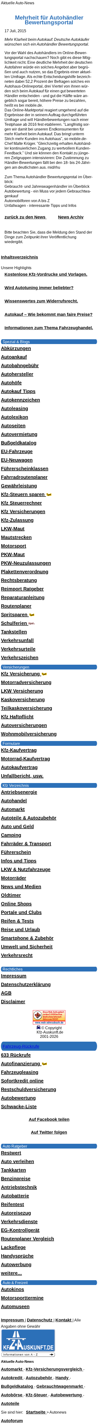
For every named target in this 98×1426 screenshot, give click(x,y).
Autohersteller (17, 374)
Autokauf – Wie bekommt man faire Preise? (49, 314)
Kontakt (64, 1320)
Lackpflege (13, 1247)
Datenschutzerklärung (26, 984)
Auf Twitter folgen (49, 1132)
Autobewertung (18, 1098)
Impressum (13, 975)
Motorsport (13, 545)
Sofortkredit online (22, 1080)
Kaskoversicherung (23, 699)
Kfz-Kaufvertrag (19, 750)
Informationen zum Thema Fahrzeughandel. (49, 327)
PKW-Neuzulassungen (26, 563)
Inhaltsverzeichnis (19, 257)
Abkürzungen (16, 348)
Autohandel (14, 800)
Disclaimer (13, 1001)
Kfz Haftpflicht (17, 716)
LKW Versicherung (22, 691)
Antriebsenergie (19, 792)
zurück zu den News (26, 217)
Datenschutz (40, 1320)
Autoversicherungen (24, 725)
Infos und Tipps (18, 860)
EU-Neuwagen (17, 460)
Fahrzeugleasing (19, 1072)
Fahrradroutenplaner (24, 477)
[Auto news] (28, 1356)
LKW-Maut (12, 528)
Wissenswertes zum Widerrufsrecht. (41, 301)
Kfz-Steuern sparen (23, 494)
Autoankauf (14, 357)
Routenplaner (16, 606)
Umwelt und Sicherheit (27, 946)
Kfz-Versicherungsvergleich (54, 1369)
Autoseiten (13, 425)
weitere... (11, 1273)
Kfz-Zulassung (17, 520)
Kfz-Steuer (37, 1395)
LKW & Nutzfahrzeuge (25, 869)
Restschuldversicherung (28, 1089)
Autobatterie (15, 1195)
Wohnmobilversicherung (29, 734)
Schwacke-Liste (19, 1106)
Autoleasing (14, 408)
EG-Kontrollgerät (20, 1230)
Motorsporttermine (22, 1298)
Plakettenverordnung (24, 571)
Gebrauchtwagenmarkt (60, 1386)
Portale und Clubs (21, 912)
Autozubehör (39, 1377)
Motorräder (13, 878)
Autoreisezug (16, 1213)
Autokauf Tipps (18, 391)
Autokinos (12, 1289)
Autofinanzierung (21, 1063)
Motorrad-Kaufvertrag (25, 758)
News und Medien (21, 886)
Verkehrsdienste (19, 1221)
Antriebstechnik (19, 1187)
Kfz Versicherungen (23, 511)
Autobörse (12, 1395)
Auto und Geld (17, 826)
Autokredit (12, 1377)
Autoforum (12, 1420)
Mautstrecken (16, 537)
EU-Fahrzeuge (17, 451)
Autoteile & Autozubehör (28, 817)
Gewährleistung (19, 485)
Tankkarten (13, 1170)
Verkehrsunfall (17, 640)
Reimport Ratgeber (22, 588)
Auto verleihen (17, 1161)
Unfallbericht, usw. (22, 775)
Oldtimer (11, 895)
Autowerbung (16, 1264)
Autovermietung (19, 434)
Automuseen (15, 1306)
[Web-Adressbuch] (49, 1023)
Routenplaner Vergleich (27, 1238)
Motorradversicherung (26, 682)
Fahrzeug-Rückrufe (21, 1046)
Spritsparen (15, 614)
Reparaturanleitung (22, 597)
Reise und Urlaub (20, 929)
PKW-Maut (13, 554)
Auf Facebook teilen (49, 1119)
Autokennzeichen (20, 399)
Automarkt (13, 809)
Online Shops (16, 903)
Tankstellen (14, 631)
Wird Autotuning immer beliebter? (39, 287)
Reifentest (12, 1204)
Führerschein (16, 852)
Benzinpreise (15, 1178)
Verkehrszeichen (19, 657)
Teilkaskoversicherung (26, 708)
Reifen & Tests (17, 921)
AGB (6, 993)
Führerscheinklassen (24, 468)
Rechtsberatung (19, 580)
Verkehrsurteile (18, 649)
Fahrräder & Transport (26, 843)
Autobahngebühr (20, 365)
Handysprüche (17, 1256)
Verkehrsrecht (17, 955)
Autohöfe (11, 382)
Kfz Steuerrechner (21, 503)
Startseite (36, 1412)
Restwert (11, 1152)
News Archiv (70, 217)
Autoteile (10, 1403)
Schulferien (14, 623)
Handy (62, 1377)
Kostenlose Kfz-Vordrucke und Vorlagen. (46, 274)
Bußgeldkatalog (18, 442)
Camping (11, 835)
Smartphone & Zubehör (27, 938)
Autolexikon (14, 417)
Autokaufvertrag (19, 767)
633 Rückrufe (16, 1055)
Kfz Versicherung (21, 673)
